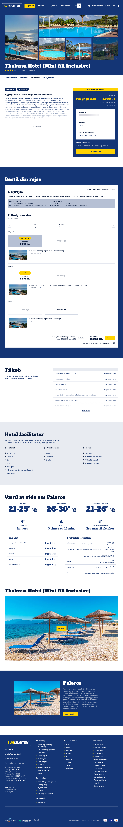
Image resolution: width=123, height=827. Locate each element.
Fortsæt (110, 338)
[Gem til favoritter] (116, 58)
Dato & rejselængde (86, 132)
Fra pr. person (86, 99)
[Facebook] (34, 820)
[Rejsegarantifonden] (10, 820)
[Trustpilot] (24, 820)
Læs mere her (70, 714)
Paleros (24, 70)
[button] (61, 255)
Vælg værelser (95, 151)
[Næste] (79, 5)
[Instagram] (38, 820)
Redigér (81, 338)
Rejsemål (82, 113)
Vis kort (61, 628)
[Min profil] (118, 5)
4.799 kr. (108, 99)
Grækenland (32, 70)
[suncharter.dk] (18, 743)
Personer (82, 122)
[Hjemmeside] (12, 6)
